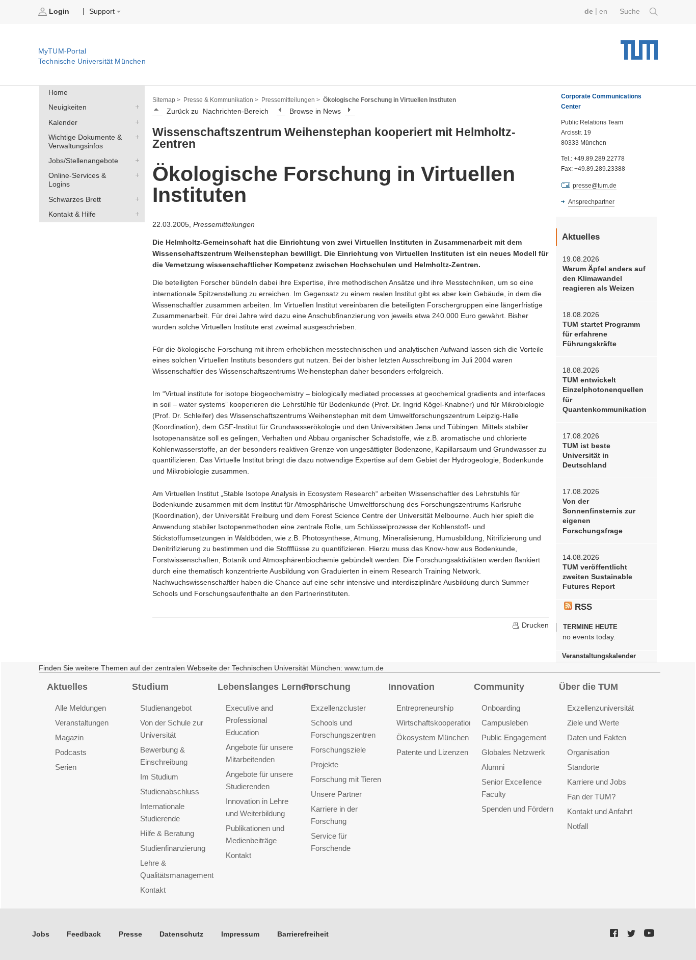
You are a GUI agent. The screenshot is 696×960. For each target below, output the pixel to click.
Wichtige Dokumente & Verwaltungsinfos (135, 136)
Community (499, 687)
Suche (631, 11)
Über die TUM (588, 687)
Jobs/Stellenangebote (135, 160)
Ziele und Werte (593, 722)
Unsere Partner (336, 794)
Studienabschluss (169, 791)
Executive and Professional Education (249, 720)
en (603, 11)
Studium (150, 687)
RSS (582, 607)
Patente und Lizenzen (432, 752)
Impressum (240, 934)
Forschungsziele (338, 749)
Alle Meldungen (80, 708)
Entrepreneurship (424, 708)
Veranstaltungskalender (599, 656)
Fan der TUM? (591, 796)
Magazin (69, 737)
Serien (65, 767)
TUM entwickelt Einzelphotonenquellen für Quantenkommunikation (605, 394)
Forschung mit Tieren (346, 779)
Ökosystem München (432, 737)
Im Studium (159, 776)
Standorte (583, 767)
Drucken (534, 625)
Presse (130, 934)
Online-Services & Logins (135, 175)
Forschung (327, 687)
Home (58, 92)
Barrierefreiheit (303, 934)
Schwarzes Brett (135, 198)
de (588, 11)
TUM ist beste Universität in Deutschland (586, 456)
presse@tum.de (595, 185)
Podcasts (71, 752)
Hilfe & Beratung (167, 833)
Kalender (135, 121)
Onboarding (500, 708)
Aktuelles (67, 687)
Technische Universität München (639, 46)
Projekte (324, 764)
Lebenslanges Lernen (265, 687)
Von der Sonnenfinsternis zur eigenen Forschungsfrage (599, 516)
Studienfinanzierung (172, 848)
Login (59, 11)
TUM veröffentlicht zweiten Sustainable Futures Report (597, 577)
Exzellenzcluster (338, 708)
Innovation (411, 687)
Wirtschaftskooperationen (438, 722)
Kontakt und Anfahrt (599, 811)
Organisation (588, 752)
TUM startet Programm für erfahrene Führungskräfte (601, 334)
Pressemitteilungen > (290, 99)
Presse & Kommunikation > (220, 99)
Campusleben (504, 722)
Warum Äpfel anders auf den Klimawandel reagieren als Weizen (604, 279)
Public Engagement (513, 737)
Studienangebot (166, 708)
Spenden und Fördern (517, 809)
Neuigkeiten (135, 107)
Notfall (577, 826)
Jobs (40, 934)
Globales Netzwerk (513, 752)
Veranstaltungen (82, 722)
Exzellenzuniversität (600, 708)
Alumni (492, 767)
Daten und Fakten (596, 737)
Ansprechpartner (591, 201)
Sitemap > (166, 99)
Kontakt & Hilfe (135, 213)
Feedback (84, 934)
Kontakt (153, 890)
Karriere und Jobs (596, 781)
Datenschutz (181, 934)
